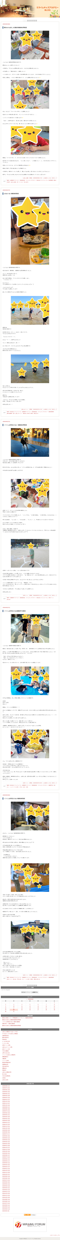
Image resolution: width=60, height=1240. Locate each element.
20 (38, 1008)
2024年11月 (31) (6, 1126)
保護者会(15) (5, 1064)
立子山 (21, 787)
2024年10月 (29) (6, 1128)
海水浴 (28, 413)
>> (36, 20)
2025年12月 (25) (6, 1101)
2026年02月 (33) (6, 1097)
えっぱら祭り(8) (6, 1041)
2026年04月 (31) (6, 1093)
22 (54, 1008)
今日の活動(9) (5, 1051)
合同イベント (25, 595)
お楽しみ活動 (13, 182)
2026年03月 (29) (6, 1095)
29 (54, 1009)
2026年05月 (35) (6, 1091)
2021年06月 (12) (6, 1205)
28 (46, 1009)
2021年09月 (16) (6, 1199)
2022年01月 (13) (6, 1191)
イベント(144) (5, 1060)
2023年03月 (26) (6, 1164)
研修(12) (4, 1070)
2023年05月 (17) (6, 1161)
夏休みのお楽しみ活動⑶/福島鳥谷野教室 (15, 27)
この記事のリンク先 (47, 409)
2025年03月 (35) (6, 1118)
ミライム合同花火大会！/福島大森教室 (11, 1021)
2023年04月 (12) (6, 1162)
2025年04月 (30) (6, 1116)
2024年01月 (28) (6, 1145)
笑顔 (27, 787)
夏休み (55, 180)
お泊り (24, 787)
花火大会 (8, 599)
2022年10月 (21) (6, 1174)
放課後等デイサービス (14, 180)
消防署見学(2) (5, 1035)
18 (21, 1008)
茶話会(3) (4, 1039)
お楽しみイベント (24, 409)
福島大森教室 (9, 413)
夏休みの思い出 (37, 979)
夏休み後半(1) (5, 1037)
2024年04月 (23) (6, 1139)
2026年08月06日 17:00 (37, 975)
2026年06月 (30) (6, 1089)
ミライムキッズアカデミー (31, 180)
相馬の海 (24, 413)
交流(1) (4, 1077)
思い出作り (26, 182)
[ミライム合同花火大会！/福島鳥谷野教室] (30, 442)
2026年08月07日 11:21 (37, 595)
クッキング (21, 182)
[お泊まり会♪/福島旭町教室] (30, 231)
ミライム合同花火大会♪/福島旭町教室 (14, 798)
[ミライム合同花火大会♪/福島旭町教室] (30, 816)
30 (5, 1011)
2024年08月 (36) (6, 1132)
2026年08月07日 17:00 (37, 409)
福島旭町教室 (51, 411)
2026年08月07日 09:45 (37, 782)
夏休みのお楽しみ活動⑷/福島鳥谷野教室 (11, 1019)
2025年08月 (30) (6, 1109)
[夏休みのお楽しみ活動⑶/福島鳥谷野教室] (30, 45)
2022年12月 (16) (6, 1170)
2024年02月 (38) (6, 1143)
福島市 (8, 180)
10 (13, 1006)
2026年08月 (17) (6, 1086)
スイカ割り (27, 979)
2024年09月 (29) (6, 1130)
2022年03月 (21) (6, 1187)
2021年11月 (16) (6, 1195)
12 (30, 1006)
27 (38, 1009)
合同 (14, 413)
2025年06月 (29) (6, 1112)
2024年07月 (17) (6, 1134)
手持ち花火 (19, 979)
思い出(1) (4, 1074)
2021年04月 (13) (6, 1209)
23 (5, 1009)
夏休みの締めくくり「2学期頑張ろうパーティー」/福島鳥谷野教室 (17, 1017)
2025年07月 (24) (6, 1111)
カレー (8, 787)
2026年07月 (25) (6, 1087)
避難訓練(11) (5, 1056)
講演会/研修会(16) (6, 1062)
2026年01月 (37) (6, 1099)
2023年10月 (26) (6, 1151)
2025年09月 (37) (6, 1107)
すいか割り (16, 787)
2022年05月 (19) (6, 1184)
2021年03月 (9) (5, 1211)
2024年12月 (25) (6, 1124)
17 (13, 1008)
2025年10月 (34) (6, 1105)
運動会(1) (4, 1068)
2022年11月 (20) (6, 1172)
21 (46, 1008)
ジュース (12, 787)
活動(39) (4, 1058)
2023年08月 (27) (6, 1155)
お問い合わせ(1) (6, 1052)
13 (38, 1006)
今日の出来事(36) (6, 1076)
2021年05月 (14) (6, 1207)
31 (13, 1011)
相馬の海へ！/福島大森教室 (8, 1023)
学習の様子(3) (5, 1066)
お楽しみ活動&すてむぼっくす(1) (9, 1031)
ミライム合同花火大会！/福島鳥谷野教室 (15, 425)
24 (13, 1009)
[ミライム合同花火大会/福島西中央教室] (30, 628)
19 (30, 1008)
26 (30, 1009)
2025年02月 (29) (6, 1120)
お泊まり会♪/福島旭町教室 (11, 193)
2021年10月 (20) (6, 1197)
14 (46, 1006)
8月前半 (8, 182)
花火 (54, 785)
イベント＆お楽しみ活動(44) (8, 1054)
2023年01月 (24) (6, 1168)
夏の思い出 (36, 413)
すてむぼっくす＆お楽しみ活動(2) (10, 1033)
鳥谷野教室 (51, 180)
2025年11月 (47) (6, 1103)
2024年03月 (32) (6, 1141)
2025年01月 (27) (6, 1122)
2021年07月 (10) (6, 1203)
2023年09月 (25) (6, 1153)
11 (21, 1006)
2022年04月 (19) (6, 1186)
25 (21, 1009)
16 (5, 1008)
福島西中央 (51, 785)
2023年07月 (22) (6, 1157)
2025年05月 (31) (6, 1114)
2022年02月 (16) (6, 1189)
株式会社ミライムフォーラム (42, 180)
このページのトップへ (55, 1235)
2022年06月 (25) (6, 1182)
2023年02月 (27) (6, 1166)
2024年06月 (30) (6, 1136)
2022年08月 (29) (6, 1178)
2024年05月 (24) (6, 1137)
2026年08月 (30, 999)
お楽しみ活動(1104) (6, 1072)
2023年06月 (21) (6, 1159)
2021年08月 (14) (6, 1201)
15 (54, 1006)
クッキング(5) (5, 1043)
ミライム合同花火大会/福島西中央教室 (15, 611)
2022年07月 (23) (6, 1180)
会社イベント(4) (6, 1049)
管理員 (30, 409)
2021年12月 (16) (6, 1193)
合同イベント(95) (6, 1045)
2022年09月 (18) (6, 1176)
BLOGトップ (54, 409)
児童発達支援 (22, 180)
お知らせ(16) (5, 1079)
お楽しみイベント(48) (7, 1047)
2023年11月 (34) (6, 1149)
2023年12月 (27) (6, 1147)
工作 (17, 182)
